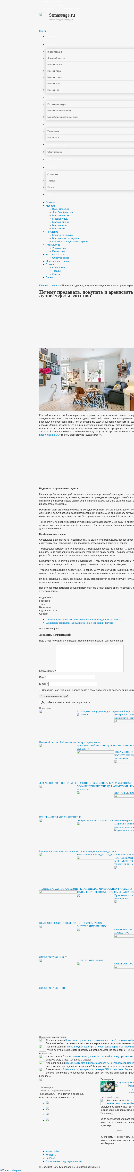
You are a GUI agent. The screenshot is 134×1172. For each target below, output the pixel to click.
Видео (49, 277)
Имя (42, 677)
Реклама (50, 1158)
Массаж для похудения (65, 238)
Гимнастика (58, 251)
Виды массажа (60, 209)
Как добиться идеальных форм (70, 241)
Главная (50, 202)
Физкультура (53, 244)
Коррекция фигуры (62, 235)
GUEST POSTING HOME (90, 960)
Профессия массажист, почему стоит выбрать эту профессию (98, 1056)
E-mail (43, 683)
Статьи (50, 264)
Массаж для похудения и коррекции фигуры (79, 622)
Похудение (52, 231)
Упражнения (59, 248)
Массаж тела (59, 225)
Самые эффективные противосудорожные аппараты (84, 619)
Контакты (51, 1154)
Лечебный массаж (62, 212)
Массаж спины (60, 222)
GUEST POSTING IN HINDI (92, 926)
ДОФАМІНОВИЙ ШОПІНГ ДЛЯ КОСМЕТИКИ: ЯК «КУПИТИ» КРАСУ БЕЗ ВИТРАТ (85, 783)
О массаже (58, 267)
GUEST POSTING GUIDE (52, 988)
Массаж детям (60, 215)
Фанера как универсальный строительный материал (104, 820)
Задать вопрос (53, 1)
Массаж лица (59, 218)
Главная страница (49, 285)
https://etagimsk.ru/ (49, 434)
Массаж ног (58, 228)
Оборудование (60, 257)
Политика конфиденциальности (64, 1161)
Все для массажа (55, 254)
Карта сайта (52, 1151)
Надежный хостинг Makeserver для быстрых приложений (69, 742)
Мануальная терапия (57, 261)
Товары (56, 270)
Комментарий (47, 671)
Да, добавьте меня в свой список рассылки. (66, 702)
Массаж (50, 205)
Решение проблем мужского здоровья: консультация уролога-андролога (77, 851)
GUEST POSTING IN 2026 (53, 957)
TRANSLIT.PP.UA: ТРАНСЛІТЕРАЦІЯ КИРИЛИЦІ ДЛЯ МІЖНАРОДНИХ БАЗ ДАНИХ (85, 888)
